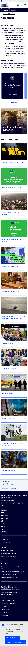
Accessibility (4, 615)
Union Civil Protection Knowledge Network (12, 571)
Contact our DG (5, 542)
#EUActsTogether (7, 393)
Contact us (4, 597)
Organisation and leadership (8, 553)
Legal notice (4, 612)
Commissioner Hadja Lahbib (8, 556)
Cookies (3, 606)
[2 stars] (4, 484)
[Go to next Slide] (25, 102)
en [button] (18, 5)
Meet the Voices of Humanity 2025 (13, 162)
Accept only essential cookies (16, 642)
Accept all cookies (12, 638)
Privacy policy (5, 609)
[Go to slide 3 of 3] (16, 102)
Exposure (3, 529)
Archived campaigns (8, 470)
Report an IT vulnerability (8, 600)
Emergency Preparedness (10, 368)
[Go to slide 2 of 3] (15, 102)
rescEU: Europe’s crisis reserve (11, 187)
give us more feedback (9, 488)
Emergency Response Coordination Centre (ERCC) (12, 567)
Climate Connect (7, 343)
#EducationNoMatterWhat (10, 291)
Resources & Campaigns (9, 13)
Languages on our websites (8, 603)
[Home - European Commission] (5, 5)
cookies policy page (11, 627)
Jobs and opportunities (7, 550)
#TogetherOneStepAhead (10, 266)
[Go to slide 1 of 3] (12, 102)
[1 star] (3, 484)
